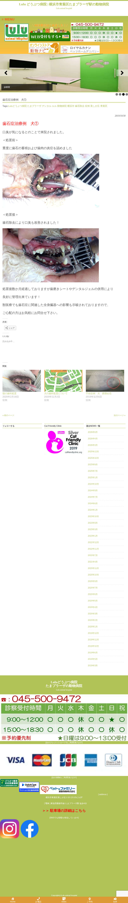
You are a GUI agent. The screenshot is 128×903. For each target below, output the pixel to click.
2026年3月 (93, 445)
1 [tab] (117, 94)
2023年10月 (93, 516)
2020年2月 (93, 620)
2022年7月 (93, 555)
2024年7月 (93, 497)
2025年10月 (93, 458)
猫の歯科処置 (9, 393)
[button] (6, 72)
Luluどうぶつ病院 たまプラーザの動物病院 (64, 685)
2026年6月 (93, 432)
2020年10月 (93, 575)
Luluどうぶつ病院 (17, 106)
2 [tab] (120, 94)
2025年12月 (93, 451)
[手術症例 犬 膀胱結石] (105, 381)
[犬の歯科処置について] (63, 381)
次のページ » (120, 415)
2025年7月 (93, 471)
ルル (54, 106)
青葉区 (103, 106)
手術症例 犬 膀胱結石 (99, 393)
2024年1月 (93, 510)
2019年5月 (93, 659)
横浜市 (70, 106)
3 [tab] (123, 94)
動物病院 (62, 106)
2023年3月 (93, 529)
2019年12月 (93, 633)
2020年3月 (93, 614)
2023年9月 (93, 523)
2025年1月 (93, 477)
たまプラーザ (34, 106)
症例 (87, 106)
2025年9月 (93, 464)
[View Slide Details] (64, 73)
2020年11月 (93, 568)
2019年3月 (93, 665)
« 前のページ (8, 415)
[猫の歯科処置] (21, 381)
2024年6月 (93, 503)
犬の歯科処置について (56, 393)
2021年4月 (93, 562)
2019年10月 (93, 646)
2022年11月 (93, 549)
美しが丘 (95, 106)
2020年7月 (93, 588)
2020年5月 (93, 601)
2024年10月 (93, 484)
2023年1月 (93, 536)
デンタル (46, 106)
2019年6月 (93, 652)
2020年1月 (93, 626)
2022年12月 (93, 542)
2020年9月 (93, 581)
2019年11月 (93, 639)
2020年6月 (93, 594)
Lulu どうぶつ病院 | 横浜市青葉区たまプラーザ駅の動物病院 (64, 5)
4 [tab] (127, 94)
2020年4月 (93, 607)
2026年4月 (93, 438)
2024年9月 (93, 490)
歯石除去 (79, 106)
